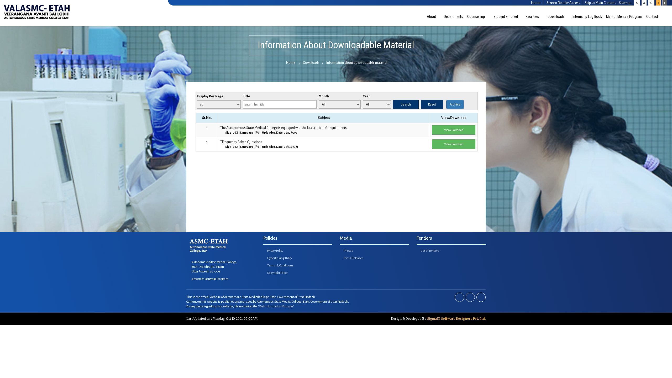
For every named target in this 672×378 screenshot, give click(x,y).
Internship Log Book (587, 16)
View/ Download (453, 130)
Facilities (533, 16)
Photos (348, 251)
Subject (324, 118)
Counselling (476, 16)
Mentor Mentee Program (624, 16)
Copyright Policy (277, 273)
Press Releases (354, 258)
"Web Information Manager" (276, 306)
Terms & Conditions (280, 265)
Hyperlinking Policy (279, 258)
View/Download (453, 118)
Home (290, 63)
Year (366, 96)
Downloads (556, 16)
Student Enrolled (506, 16)
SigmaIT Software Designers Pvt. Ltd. (456, 319)
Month (324, 96)
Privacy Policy (275, 251)
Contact (652, 16)
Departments (453, 16)
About (431, 16)
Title (246, 96)
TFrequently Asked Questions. (259, 144)
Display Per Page (210, 96)
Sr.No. (207, 118)
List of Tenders (430, 251)
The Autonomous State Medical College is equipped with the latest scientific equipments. (284, 130)
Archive (455, 104)
